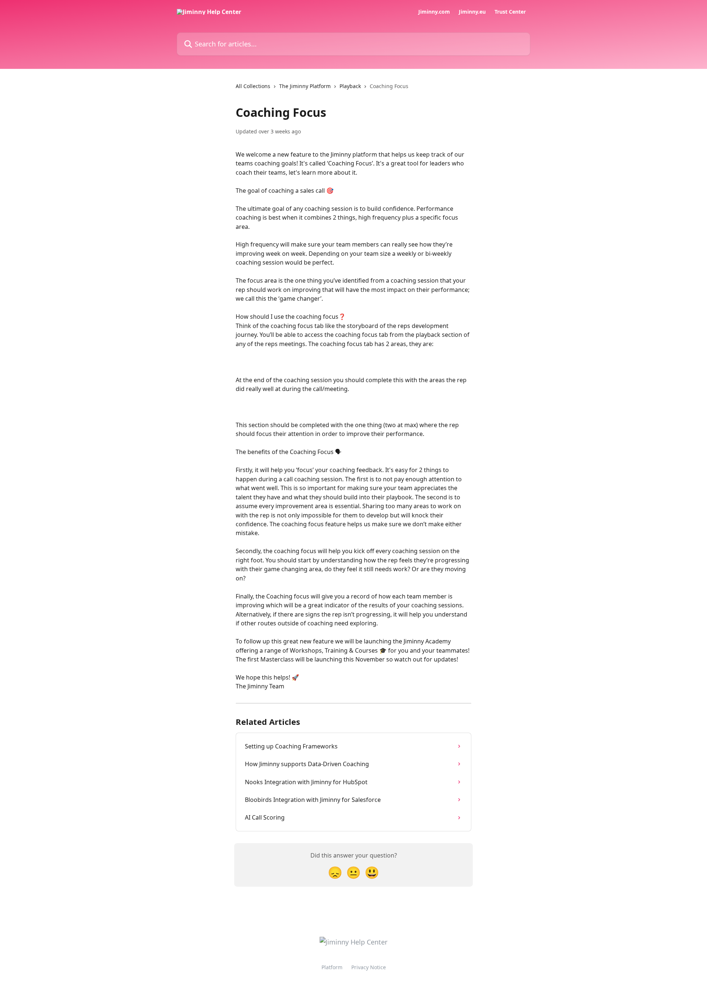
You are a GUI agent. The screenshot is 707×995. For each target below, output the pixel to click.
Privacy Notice (368, 967)
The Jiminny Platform (305, 86)
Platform (331, 967)
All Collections (253, 86)
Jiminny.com (434, 11)
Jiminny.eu (472, 11)
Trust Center (510, 11)
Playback (350, 86)
